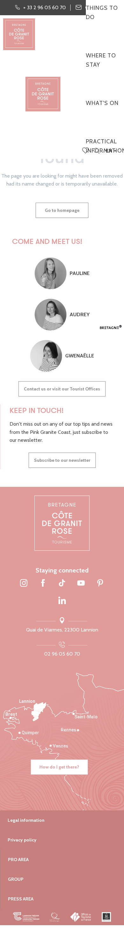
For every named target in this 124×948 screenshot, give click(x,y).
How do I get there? (59, 767)
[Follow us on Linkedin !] (62, 600)
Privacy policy (22, 840)
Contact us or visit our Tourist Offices (62, 389)
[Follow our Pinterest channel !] (100, 583)
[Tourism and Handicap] (106, 917)
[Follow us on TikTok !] (62, 583)
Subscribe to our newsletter (62, 460)
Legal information (26, 820)
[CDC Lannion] (26, 917)
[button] (96, 151)
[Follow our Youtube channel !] (81, 583)
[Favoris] (86, 151)
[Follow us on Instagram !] (23, 583)
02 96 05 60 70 (62, 654)
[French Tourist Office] (81, 917)
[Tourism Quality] (55, 917)
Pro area (18, 859)
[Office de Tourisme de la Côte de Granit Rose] (42, 89)
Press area (20, 899)
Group (16, 879)
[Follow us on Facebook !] (42, 583)
